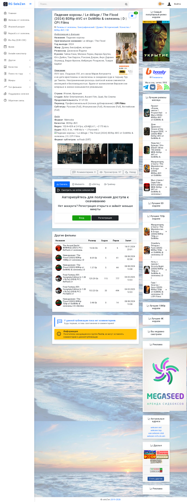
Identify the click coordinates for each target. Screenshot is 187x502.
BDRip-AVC (59, 30)
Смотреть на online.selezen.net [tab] (77, 190)
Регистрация (105, 218)
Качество (124, 27)
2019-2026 (116, 499)
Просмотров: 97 (112, 172)
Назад (132, 172)
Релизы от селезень (66, 27)
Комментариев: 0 (86, 172)
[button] (173, 4)
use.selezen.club (156, 433)
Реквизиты (157, 77)
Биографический (86, 27)
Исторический (111, 27)
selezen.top (156, 430)
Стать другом (155, 479)
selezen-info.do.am (156, 436)
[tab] (62, 184)
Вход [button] (81, 218)
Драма (99, 27)
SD (67, 30)
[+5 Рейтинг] (133, 15)
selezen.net (156, 427)
